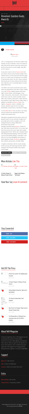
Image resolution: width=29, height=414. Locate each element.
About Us (3, 361)
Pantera (17, 126)
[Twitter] (16, 410)
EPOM (20, 406)
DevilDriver (16, 139)
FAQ (2, 364)
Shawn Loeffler (10, 49)
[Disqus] (14, 205)
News (2, 22)
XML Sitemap (5, 379)
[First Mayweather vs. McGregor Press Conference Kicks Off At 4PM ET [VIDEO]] (4, 318)
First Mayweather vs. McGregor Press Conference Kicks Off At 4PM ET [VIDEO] (17, 318)
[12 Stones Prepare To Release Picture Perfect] (8, 167)
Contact (3, 367)
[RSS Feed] (18, 410)
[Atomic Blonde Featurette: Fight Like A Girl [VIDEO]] (4, 292)
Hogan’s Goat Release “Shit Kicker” (20, 174)
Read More (24, 348)
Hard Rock (22, 152)
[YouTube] (13, 410)
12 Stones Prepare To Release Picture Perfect (6, 174)
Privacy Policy (5, 382)
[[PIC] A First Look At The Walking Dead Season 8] (4, 276)
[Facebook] (11, 410)
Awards (15, 152)
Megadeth (8, 104)
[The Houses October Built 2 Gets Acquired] (4, 301)
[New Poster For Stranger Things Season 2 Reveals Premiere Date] (4, 310)
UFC (12, 110)
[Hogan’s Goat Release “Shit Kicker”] (21, 167)
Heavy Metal (6, 155)
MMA (6, 110)
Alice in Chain (17, 102)
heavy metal (19, 72)
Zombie (9, 91)
